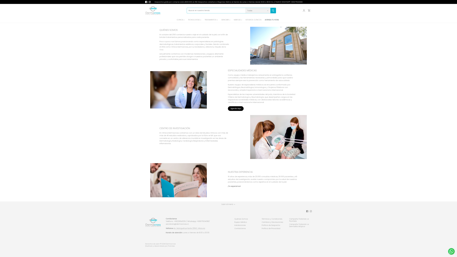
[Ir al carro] (309, 10)
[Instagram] (150, 2)
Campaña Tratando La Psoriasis (299, 220)
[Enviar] (273, 10)
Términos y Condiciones (272, 219)
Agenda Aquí (236, 108)
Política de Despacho (271, 225)
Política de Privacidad (271, 228)
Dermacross (171, 244)
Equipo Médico (240, 222)
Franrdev (171, 246)
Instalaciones (240, 225)
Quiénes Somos (241, 219)
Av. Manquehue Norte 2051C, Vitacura (189, 228)
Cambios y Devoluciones (272, 222)
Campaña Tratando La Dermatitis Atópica (299, 225)
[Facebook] (146, 2)
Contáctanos (240, 228)
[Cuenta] (304, 10)
